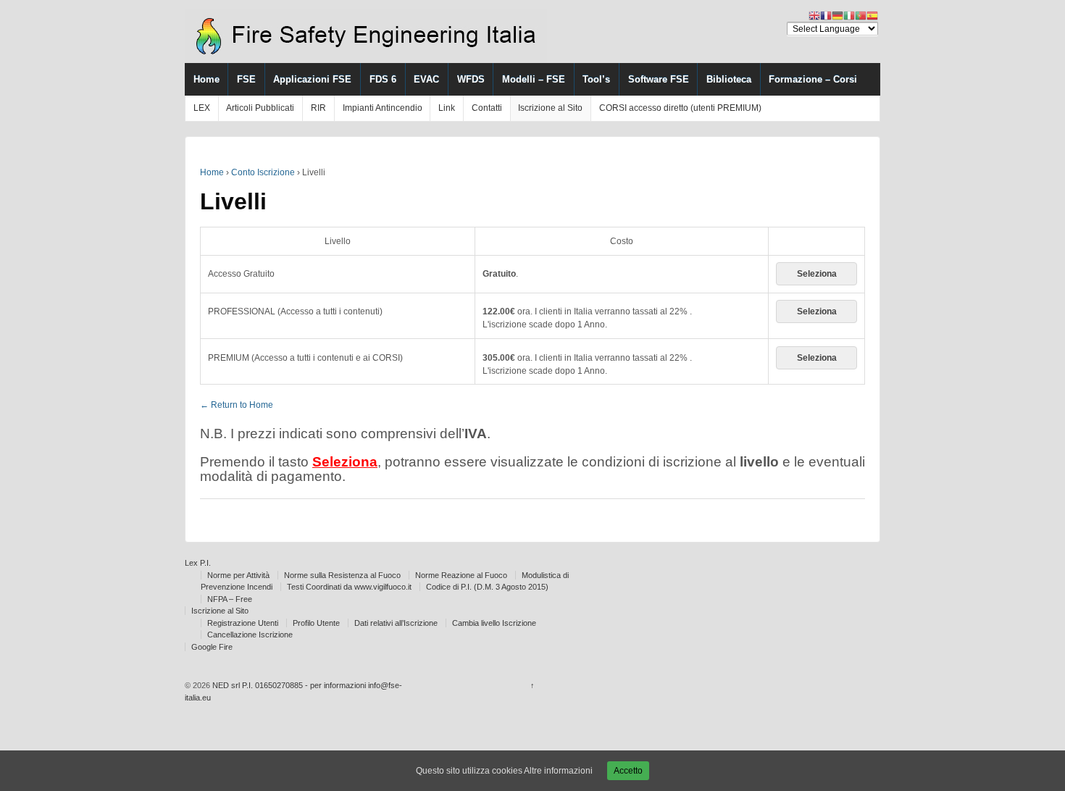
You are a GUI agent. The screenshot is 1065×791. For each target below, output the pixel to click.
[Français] (826, 15)
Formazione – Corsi (813, 79)
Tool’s (596, 79)
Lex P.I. (198, 562)
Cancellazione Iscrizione (250, 634)
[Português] (860, 15)
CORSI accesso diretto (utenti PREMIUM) (680, 108)
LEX (201, 108)
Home (206, 79)
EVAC (426, 79)
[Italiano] (849, 15)
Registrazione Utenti (242, 623)
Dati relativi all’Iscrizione (396, 623)
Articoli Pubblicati (260, 108)
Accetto (628, 771)
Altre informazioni (558, 771)
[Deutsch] (837, 15)
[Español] (872, 15)
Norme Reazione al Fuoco (461, 575)
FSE (246, 79)
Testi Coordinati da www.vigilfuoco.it (349, 586)
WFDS (471, 79)
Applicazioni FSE (312, 79)
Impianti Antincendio (382, 108)
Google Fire (212, 647)
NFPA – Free (229, 599)
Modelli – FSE (533, 79)
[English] (814, 15)
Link (446, 108)
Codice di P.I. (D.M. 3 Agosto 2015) (487, 586)
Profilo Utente (316, 623)
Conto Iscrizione (263, 172)
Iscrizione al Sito (550, 108)
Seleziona (817, 274)
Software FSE (658, 79)
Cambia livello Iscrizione (494, 623)
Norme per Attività (238, 575)
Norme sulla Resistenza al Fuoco (342, 575)
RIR (318, 108)
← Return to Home (236, 405)
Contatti (487, 108)
